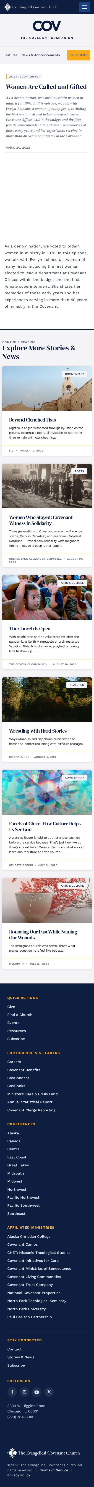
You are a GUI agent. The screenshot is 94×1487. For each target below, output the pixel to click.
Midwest (14, 1181)
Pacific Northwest (23, 1197)
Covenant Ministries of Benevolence (39, 1268)
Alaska (13, 1133)
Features (10, 55)
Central (14, 1149)
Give (11, 1007)
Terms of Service (54, 1470)
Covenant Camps (22, 1244)
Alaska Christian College (28, 1236)
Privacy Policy (18, 1475)
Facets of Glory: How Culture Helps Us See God (45, 826)
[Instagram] (24, 1392)
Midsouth (15, 1173)
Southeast (16, 1213)
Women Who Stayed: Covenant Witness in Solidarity (41, 520)
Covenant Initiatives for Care (33, 1260)
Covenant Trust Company (30, 1284)
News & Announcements (40, 55)
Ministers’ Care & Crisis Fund (32, 1094)
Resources (16, 1031)
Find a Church (19, 1015)
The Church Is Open (29, 628)
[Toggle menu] (84, 7)
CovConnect (18, 1078)
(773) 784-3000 (20, 1417)
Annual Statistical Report (29, 1102)
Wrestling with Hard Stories (38, 730)
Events (13, 1022)
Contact (14, 1349)
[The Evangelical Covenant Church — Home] (30, 7)
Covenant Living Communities (34, 1277)
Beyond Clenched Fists (32, 419)
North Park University (26, 1309)
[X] (49, 1392)
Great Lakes (18, 1165)
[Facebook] (12, 1392)
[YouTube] (37, 1392)
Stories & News (20, 1357)
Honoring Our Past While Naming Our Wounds (43, 934)
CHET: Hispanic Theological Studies (38, 1252)
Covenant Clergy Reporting (31, 1110)
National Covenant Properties (33, 1293)
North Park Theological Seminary (36, 1301)
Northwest (16, 1189)
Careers (14, 1062)
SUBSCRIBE (78, 55)
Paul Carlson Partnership (29, 1317)
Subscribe (16, 1039)
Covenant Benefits (23, 1070)
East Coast (16, 1157)
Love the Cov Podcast (24, 76)
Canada (14, 1141)
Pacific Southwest (23, 1205)
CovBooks (16, 1086)
